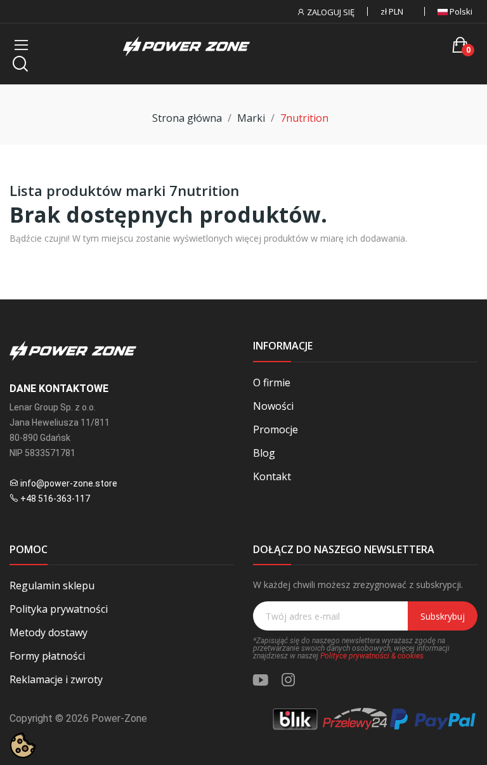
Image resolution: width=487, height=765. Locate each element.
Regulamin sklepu (52, 585)
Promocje (275, 429)
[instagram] (288, 680)
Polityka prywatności (59, 609)
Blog (264, 453)
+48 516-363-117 (55, 499)
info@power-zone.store (68, 483)
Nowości (273, 406)
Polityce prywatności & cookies (372, 655)
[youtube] (260, 680)
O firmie (271, 382)
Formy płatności (47, 656)
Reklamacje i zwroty (56, 679)
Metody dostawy (49, 632)
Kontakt (272, 476)
